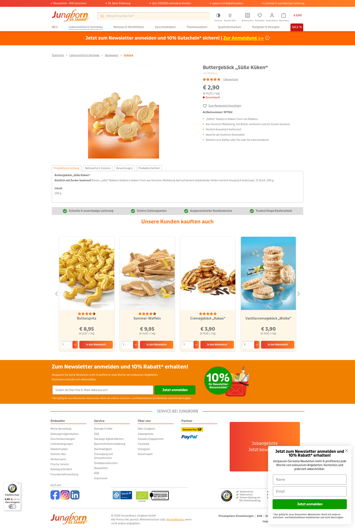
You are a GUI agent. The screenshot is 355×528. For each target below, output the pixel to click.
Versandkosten (175, 519)
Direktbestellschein (106, 463)
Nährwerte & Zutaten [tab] (98, 168)
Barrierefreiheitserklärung (109, 444)
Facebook (143, 444)
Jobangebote (145, 434)
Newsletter (101, 468)
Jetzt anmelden (175, 390)
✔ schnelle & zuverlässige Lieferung (283, 3)
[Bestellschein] (247, 15)
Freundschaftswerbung (64, 474)
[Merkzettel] (260, 15)
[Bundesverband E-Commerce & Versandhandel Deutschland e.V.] (122, 495)
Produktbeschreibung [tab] (66, 168)
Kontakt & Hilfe (103, 428)
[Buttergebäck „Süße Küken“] (123, 111)
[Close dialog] (346, 450)
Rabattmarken (59, 449)
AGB (96, 473)
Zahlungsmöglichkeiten (64, 434)
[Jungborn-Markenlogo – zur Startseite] (71, 16)
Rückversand (58, 459)
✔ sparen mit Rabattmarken (226, 3)
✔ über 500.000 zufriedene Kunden (170, 3)
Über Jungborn (146, 428)
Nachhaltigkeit (103, 449)
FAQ (96, 434)
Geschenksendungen (62, 439)
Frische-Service (59, 464)
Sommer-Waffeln (147, 318)
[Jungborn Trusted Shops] (262, 495)
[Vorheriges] (56, 294)
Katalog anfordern (61, 469)
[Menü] (18, 484)
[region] (123, 111)
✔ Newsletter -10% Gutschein (69, 3)
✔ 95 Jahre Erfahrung (118, 3)
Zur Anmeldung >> (243, 38)
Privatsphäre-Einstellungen (236, 516)
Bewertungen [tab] (124, 168)
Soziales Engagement (151, 439)
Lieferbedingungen (61, 444)
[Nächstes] (298, 294)
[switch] (12, 506)
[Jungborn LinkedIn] (75, 495)
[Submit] (101, 16)
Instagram (144, 449)
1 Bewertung (230, 79)
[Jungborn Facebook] (55, 495)
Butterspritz (86, 318)
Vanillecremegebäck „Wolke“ (268, 318)
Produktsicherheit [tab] (149, 168)
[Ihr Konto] (272, 15)
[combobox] (153, 16)
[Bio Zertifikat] (161, 495)
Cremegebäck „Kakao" (207, 318)
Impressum (101, 478)
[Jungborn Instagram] (65, 495)
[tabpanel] (177, 186)
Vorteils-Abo (58, 454)
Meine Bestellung (60, 428)
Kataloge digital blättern (109, 439)
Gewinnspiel (145, 454)
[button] (218, 17)
